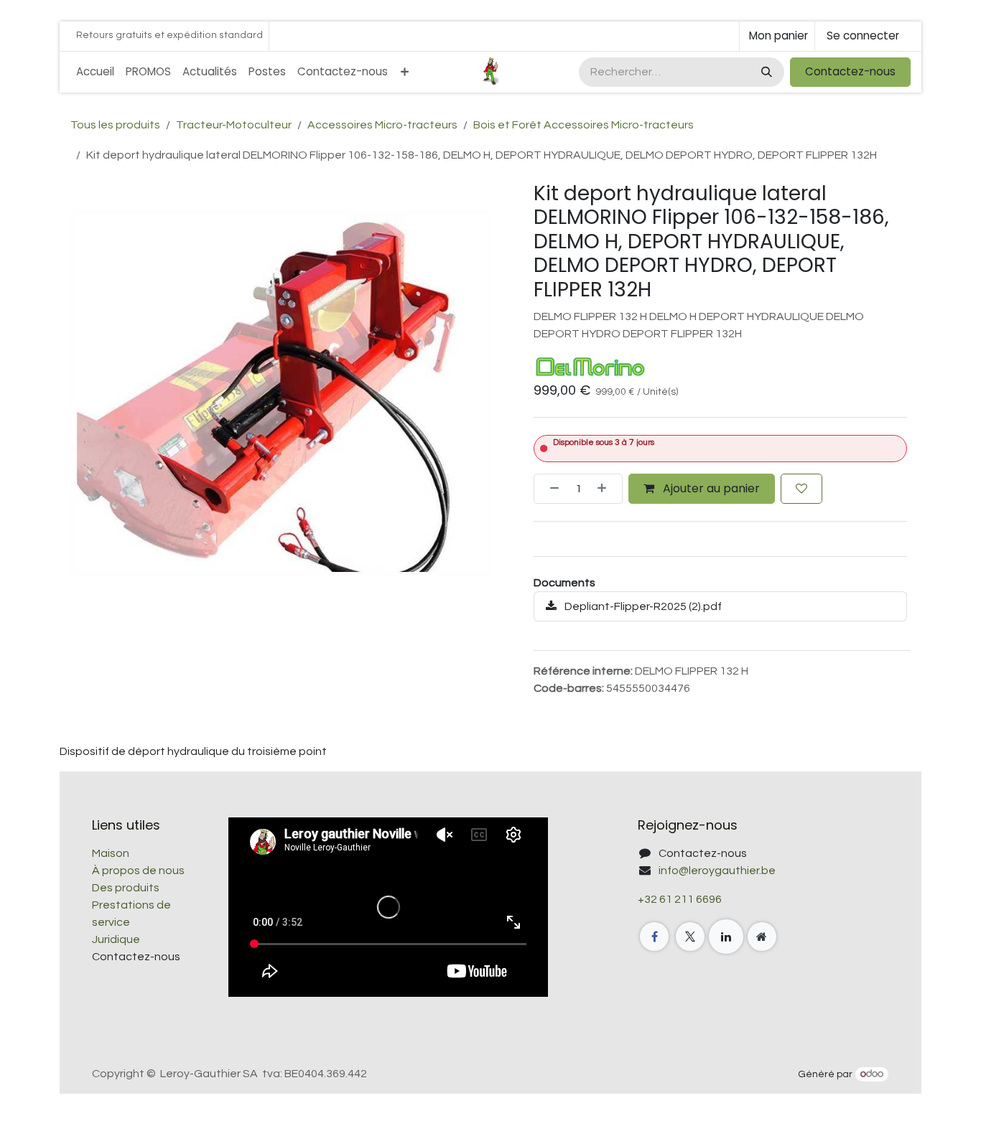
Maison (110, 853)
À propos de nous (138, 870)
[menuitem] (95, 72)
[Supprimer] (550, 488)
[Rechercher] (765, 72)
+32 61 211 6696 (680, 899)
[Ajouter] (606, 488)
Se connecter (863, 35)
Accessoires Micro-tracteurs (382, 125)
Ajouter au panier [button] (710, 488)
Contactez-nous (850, 71)
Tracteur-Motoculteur (234, 125)
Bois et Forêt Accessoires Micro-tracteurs (583, 125)
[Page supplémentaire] (762, 936)
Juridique (116, 939)
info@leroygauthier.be (717, 870)
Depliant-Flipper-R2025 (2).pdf (642, 606)
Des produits (125, 887)
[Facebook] (654, 936)
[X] (690, 936)
